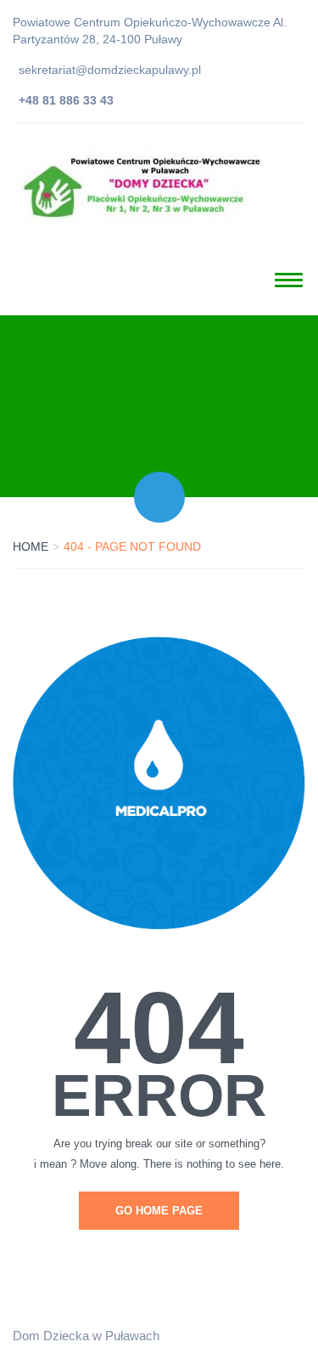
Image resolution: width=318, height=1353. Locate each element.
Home (30, 546)
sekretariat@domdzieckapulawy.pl (110, 69)
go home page (159, 1210)
